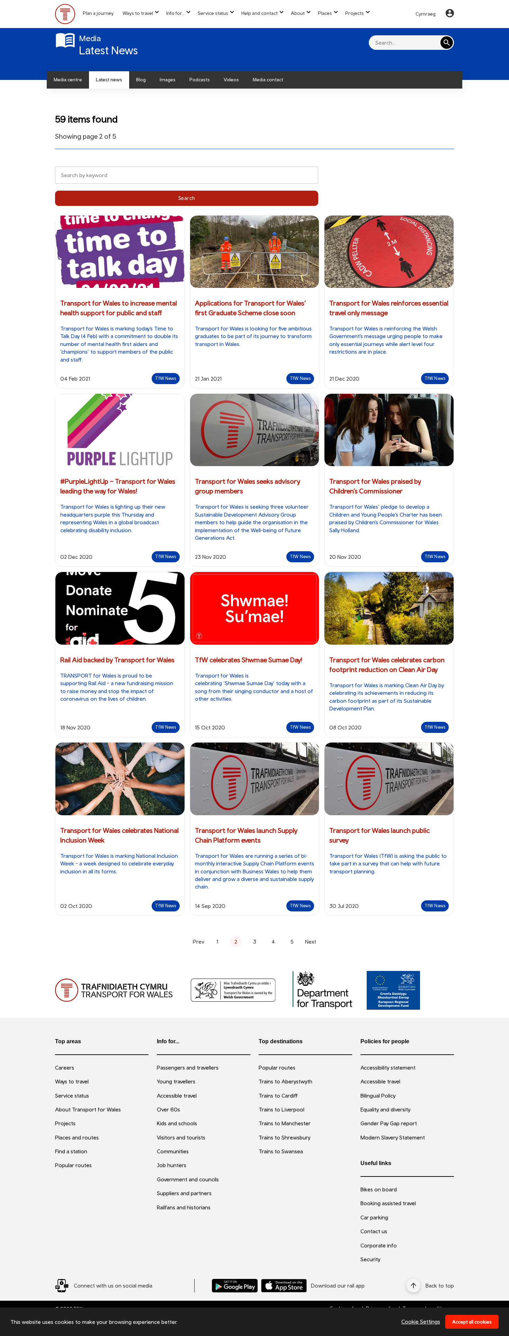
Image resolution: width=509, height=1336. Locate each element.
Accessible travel (177, 1095)
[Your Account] (450, 14)
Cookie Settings (420, 1321)
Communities (173, 1151)
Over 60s (168, 1109)
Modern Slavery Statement (392, 1137)
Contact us (373, 1231)
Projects (354, 13)
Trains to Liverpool (281, 1109)
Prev (198, 941)
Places (325, 13)
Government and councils (188, 1179)
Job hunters (171, 1165)
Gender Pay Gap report (388, 1123)
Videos (231, 79)
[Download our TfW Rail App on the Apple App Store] (284, 1285)
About (298, 13)
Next (310, 941)
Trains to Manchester (285, 1123)
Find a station (71, 1151)
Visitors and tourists (181, 1137)
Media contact (268, 79)
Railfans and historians (184, 1207)
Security (370, 1259)
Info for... (175, 13)
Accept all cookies (472, 1322)
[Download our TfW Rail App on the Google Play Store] (235, 1285)
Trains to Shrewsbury (284, 1137)
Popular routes (73, 1165)
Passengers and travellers (187, 1067)
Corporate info (378, 1245)
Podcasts (199, 79)
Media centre (68, 79)
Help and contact (259, 13)
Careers (64, 1067)
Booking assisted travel (388, 1203)
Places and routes (77, 1137)
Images (168, 79)
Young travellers (176, 1081)
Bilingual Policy (377, 1095)
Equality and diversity (385, 1109)
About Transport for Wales (88, 1109)
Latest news (109, 79)
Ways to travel (138, 13)
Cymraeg (426, 14)
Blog (141, 79)
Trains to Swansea (281, 1151)
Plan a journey (98, 13)
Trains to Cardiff (278, 1095)
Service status (213, 13)
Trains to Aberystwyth (285, 1081)
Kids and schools (177, 1123)
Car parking (374, 1217)
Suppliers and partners (184, 1193)
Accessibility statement (388, 1067)
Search (186, 198)
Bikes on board (378, 1189)
